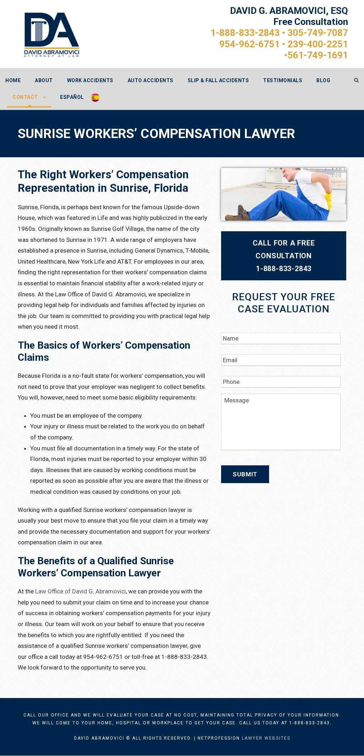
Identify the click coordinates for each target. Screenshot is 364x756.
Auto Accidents (150, 80)
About (44, 80)
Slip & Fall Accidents (218, 80)
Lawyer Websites (266, 738)
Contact (25, 97)
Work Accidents (90, 80)
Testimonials (282, 80)
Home (13, 80)
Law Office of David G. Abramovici (80, 591)
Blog (323, 80)
